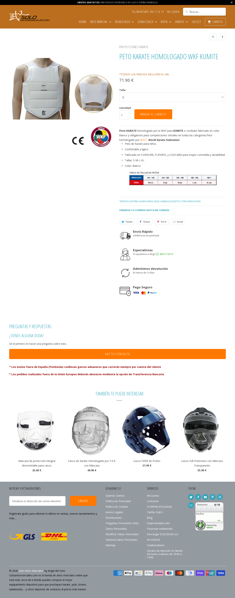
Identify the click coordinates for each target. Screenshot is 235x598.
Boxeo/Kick (123, 22)
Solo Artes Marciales (31, 570)
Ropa (164, 22)
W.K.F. (143, 140)
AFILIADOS (153, 539)
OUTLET (196, 22)
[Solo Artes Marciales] (29, 15)
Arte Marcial (99, 22)
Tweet (129, 221)
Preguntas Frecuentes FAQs (122, 523)
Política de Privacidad (118, 501)
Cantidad (125, 107)
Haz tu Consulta (117, 354)
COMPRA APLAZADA (159, 506)
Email (180, 221)
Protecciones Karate (133, 47)
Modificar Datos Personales (122, 534)
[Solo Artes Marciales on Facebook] (198, 497)
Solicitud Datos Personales (122, 539)
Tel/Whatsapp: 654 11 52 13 (148, 12)
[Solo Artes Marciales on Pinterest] (212, 497)
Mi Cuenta (173, 12)
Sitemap (110, 545)
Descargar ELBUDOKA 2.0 (162, 534)
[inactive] (209, 529)
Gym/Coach (146, 22)
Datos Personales (116, 528)
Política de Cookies (117, 506)
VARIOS (180, 22)
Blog (149, 517)
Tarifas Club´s (155, 512)
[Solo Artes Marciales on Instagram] (220, 497)
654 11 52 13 (166, 254)
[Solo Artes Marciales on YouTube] (205, 497)
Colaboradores (155, 545)
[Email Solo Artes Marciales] (191, 505)
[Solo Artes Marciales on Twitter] (191, 497)
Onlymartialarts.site (158, 523)
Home (82, 22)
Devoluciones (114, 517)
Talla (122, 90)
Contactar (153, 501)
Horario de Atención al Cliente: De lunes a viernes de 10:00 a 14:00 (165, 554)
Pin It (163, 221)
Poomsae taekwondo (160, 528)
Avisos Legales (114, 512)
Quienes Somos (115, 495)
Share (146, 221)
